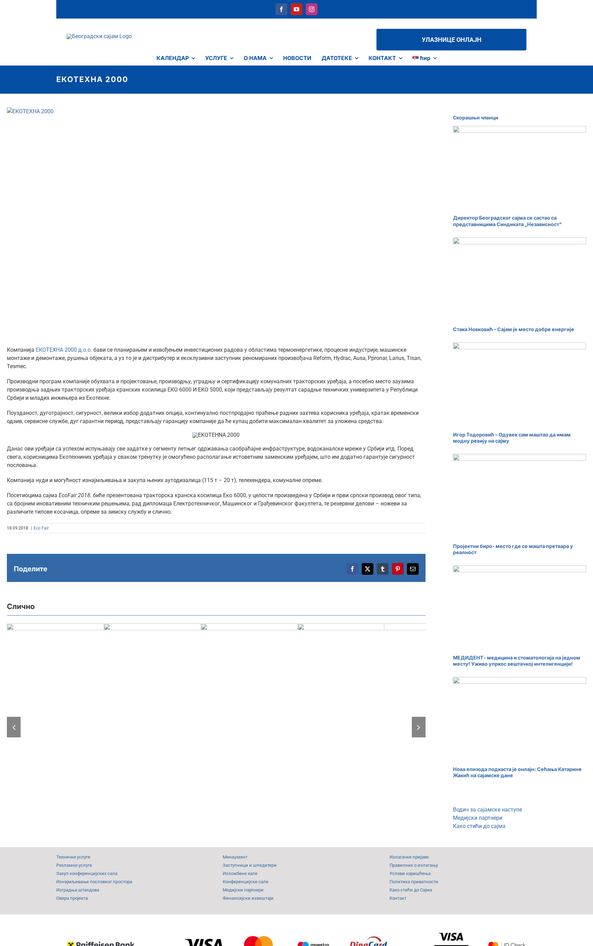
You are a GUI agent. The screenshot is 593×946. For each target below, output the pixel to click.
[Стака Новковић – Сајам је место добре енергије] (519, 279)
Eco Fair (41, 528)
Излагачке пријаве (409, 857)
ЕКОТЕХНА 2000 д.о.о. (64, 350)
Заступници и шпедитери (250, 865)
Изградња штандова (77, 889)
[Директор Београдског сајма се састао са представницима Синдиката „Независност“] (519, 168)
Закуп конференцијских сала (86, 873)
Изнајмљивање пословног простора (94, 881)
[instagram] (311, 9)
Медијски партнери (477, 818)
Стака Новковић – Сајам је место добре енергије (513, 329)
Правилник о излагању (413, 865)
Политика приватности (413, 881)
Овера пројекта (72, 898)
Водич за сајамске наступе (487, 809)
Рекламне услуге (74, 865)
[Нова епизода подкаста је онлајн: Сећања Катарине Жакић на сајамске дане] (519, 719)
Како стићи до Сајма (410, 889)
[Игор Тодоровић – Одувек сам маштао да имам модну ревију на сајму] (519, 384)
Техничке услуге (73, 857)
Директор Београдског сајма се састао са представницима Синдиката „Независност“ (507, 221)
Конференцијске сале (245, 881)
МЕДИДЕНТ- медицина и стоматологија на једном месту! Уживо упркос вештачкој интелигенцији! (516, 661)
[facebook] (281, 9)
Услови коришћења (410, 873)
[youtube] (296, 9)
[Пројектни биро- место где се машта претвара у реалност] (519, 496)
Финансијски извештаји (248, 898)
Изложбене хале (240, 873)
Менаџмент (235, 857)
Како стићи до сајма (479, 826)
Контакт (397, 898)
